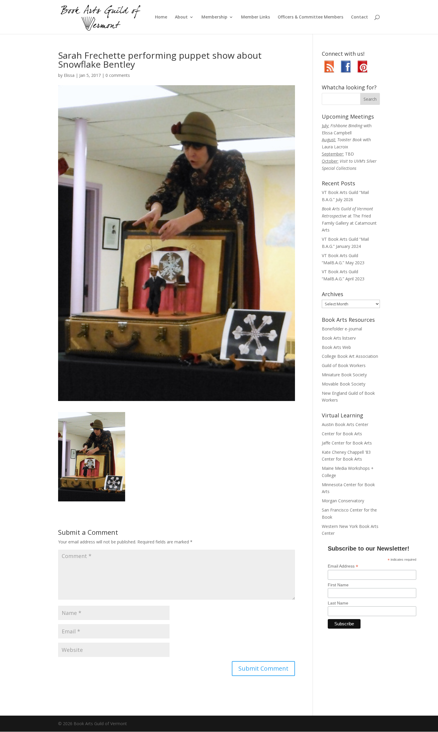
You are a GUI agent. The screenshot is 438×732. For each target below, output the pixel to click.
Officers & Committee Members (310, 17)
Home (161, 17)
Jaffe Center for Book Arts (347, 443)
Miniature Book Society (344, 374)
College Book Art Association (350, 356)
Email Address (343, 566)
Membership (214, 17)
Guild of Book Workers (344, 365)
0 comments (117, 75)
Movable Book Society (343, 384)
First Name (338, 584)
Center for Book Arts (342, 433)
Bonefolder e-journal (342, 329)
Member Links (255, 17)
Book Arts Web (336, 347)
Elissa (69, 75)
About (181, 17)
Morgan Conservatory (343, 500)
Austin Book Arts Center (345, 424)
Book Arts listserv (339, 338)
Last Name (338, 603)
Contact (359, 17)
